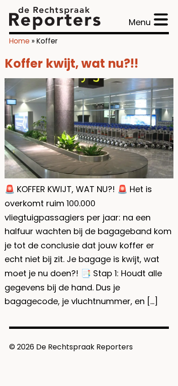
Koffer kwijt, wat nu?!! (71, 63)
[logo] (54, 18)
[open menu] (148, 19)
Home (19, 41)
